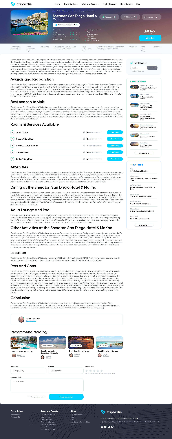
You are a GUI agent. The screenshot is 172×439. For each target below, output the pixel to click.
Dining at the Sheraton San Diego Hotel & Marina (65, 48)
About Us (74, 419)
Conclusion (157, 47)
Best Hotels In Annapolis (140, 219)
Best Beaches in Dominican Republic (49, 352)
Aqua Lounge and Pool (86, 49)
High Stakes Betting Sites (80, 422)
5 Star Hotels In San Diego (140, 196)
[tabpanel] (29, 22)
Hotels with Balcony (146, 125)
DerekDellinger (106, 355)
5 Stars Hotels (144, 94)
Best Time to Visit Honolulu (147, 137)
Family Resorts (145, 103)
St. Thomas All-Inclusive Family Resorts (146, 107)
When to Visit (144, 134)
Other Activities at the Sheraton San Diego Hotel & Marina (110, 48)
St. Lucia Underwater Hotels (148, 89)
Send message (66, 397)
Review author (31, 321)
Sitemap (74, 424)
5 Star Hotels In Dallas (146, 98)
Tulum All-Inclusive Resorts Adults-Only (143, 179)
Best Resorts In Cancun (108, 351)
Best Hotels (144, 143)
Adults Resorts (134, 176)
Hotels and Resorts (89, 4)
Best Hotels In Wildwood (146, 146)
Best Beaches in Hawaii (79, 351)
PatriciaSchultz (48, 357)
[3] (94, 370)
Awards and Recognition (15, 48)
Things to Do (15, 417)
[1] (86, 370)
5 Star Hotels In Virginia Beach (142, 211)
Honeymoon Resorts (48, 415)
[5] (101, 370)
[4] (98, 370)
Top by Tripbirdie (109, 4)
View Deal (150, 38)
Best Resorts (103, 345)
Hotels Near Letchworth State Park (147, 118)
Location (133, 47)
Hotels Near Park (145, 114)
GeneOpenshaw (21, 355)
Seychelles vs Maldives (139, 171)
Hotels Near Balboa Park (140, 204)
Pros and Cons (143, 49)
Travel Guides (70, 4)
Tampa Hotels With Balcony (148, 128)
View (115, 132)
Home (57, 4)
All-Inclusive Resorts (48, 424)
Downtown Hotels (19, 345)
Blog (138, 4)
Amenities (45, 47)
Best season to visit (31, 49)
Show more (143, 153)
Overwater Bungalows (49, 422)
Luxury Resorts (46, 427)
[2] (90, 370)
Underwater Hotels (146, 85)
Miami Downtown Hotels (22, 351)
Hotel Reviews (127, 4)
